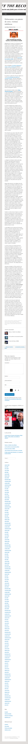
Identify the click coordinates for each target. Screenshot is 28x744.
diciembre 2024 (7, 501)
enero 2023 (7, 543)
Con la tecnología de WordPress (11, 736)
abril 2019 (6, 625)
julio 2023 (6, 532)
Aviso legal (7, 726)
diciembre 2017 (7, 654)
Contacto (6, 724)
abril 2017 (6, 666)
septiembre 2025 (8, 485)
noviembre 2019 (8, 612)
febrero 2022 (7, 563)
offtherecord (10, 7)
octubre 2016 (7, 677)
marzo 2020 (7, 605)
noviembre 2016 (8, 675)
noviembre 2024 (8, 503)
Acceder (6, 712)
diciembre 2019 (7, 610)
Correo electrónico (8, 380)
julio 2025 (6, 488)
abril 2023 (6, 537)
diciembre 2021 (7, 566)
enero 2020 (7, 608)
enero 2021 (7, 586)
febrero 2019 (7, 628)
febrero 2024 (7, 519)
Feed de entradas (8, 713)
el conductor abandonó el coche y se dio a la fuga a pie (13, 66)
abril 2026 (6, 472)
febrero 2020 (7, 606)
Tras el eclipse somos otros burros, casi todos (13, 450)
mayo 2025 (7, 492)
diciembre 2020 (7, 588)
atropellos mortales (15, 321)
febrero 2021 (7, 585)
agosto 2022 (7, 552)
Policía (6, 324)
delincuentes (12, 322)
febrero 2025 (7, 497)
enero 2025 (7, 499)
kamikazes (19, 322)
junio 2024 (7, 512)
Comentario (7, 362)
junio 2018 (7, 643)
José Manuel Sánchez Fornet (10, 27)
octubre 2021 (7, 570)
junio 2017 (7, 665)
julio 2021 (6, 575)
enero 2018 (7, 652)
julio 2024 (6, 510)
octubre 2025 (7, 483)
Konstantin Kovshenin (14, 738)
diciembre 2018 (7, 632)
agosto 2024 (7, 508)
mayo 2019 (7, 623)
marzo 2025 (7, 495)
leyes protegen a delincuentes (10, 323)
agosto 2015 (7, 703)
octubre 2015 (7, 699)
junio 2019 (7, 621)
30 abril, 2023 (18, 27)
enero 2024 (7, 521)
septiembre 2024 (8, 506)
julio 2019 (6, 619)
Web (5, 384)
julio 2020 (6, 597)
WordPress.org (7, 717)
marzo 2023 (7, 539)
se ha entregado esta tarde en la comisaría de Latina (12, 77)
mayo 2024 (7, 514)
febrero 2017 (7, 670)
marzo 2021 (7, 583)
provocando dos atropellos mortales (13, 58)
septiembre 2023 (8, 528)
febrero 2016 (7, 692)
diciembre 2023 (7, 523)
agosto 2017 (7, 661)
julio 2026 (6, 466)
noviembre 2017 (8, 655)
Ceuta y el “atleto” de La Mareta (15, 332)
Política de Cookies (8, 728)
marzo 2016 (7, 690)
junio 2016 (7, 685)
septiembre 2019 (8, 615)
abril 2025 (6, 494)
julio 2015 (6, 705)
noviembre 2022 (8, 546)
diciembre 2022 (7, 545)
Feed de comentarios (9, 715)
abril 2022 (6, 559)
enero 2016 (7, 694)
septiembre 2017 (8, 659)
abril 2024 (6, 515)
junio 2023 (7, 534)
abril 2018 (6, 646)
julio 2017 (6, 663)
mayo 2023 (7, 535)
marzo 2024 (7, 517)
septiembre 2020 (8, 594)
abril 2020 (6, 603)
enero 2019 (7, 630)
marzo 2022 (7, 561)
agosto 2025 (7, 486)
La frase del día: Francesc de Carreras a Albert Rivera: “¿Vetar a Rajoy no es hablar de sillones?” (13, 437)
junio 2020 (7, 599)
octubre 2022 (7, 548)
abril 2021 (6, 581)
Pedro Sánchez (18, 323)
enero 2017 (7, 672)
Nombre (6, 376)
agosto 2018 (7, 639)
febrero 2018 (7, 650)
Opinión (12, 320)
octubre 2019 (7, 614)
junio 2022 (7, 555)
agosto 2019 (7, 617)
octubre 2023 (7, 526)
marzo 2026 (7, 474)
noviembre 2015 (8, 697)
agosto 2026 (7, 465)
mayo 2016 (7, 686)
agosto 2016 (7, 681)
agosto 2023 (7, 530)
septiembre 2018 (8, 637)
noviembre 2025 (8, 481)
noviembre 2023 (8, 525)
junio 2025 (7, 490)
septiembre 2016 (8, 679)
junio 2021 (7, 577)
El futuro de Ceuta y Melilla (14, 341)
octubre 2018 (7, 635)
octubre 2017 (7, 657)
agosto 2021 (7, 574)
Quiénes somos (8, 729)
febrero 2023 (7, 541)
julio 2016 (6, 683)
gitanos (16, 322)
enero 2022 (7, 565)
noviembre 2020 (8, 590)
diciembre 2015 (7, 695)
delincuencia (7, 322)
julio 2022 (6, 554)
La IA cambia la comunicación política (16, 336)
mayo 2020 (7, 601)
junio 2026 (7, 468)
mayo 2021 (7, 579)
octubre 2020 (7, 592)
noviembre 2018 (8, 634)
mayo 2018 (7, 645)
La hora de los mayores (20, 346)
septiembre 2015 (8, 701)
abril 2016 (6, 688)
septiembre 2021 (8, 572)
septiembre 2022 (8, 550)
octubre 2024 (7, 505)
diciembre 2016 (7, 674)
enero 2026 (7, 477)
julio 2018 (6, 641)
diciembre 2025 (7, 479)
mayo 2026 (7, 470)
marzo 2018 (7, 648)
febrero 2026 (7, 475)
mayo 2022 (7, 557)
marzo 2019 (7, 626)
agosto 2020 (7, 595)
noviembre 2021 (8, 568)
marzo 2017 (7, 668)
